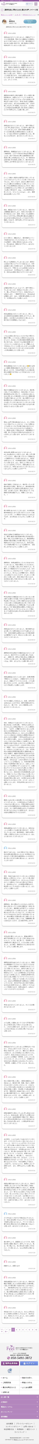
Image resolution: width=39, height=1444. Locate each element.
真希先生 (12, 21)
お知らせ (6, 1392)
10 (36, 1329)
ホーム (5, 1378)
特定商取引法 (9, 1429)
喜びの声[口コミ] (9, 1387)
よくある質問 (27, 1387)
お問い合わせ (28, 1426)
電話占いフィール (18, 1439)
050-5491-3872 (21, 1358)
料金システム (27, 1382)
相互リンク (31, 1429)
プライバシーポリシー (24, 1424)
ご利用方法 (7, 1382)
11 (2, 1331)
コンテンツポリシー (13, 1426)
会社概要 (9, 1424)
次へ (6, 1331)
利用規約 (20, 1429)
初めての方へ (27, 1378)
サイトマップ (19, 1432)
